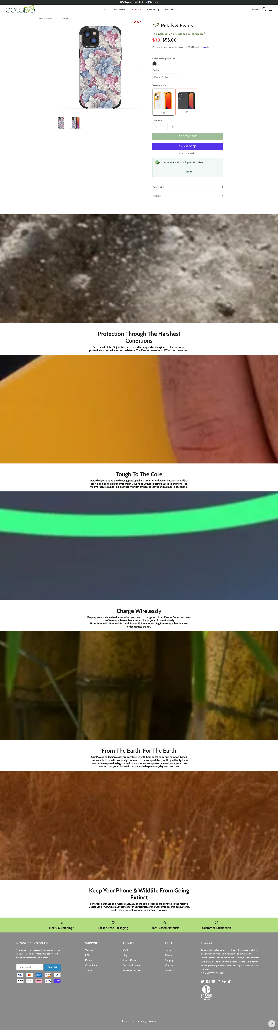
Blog (125, 955)
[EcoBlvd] (20, 9)
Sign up (52, 967)
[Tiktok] (229, 981)
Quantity (157, 120)
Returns (89, 960)
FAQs (88, 955)
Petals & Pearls (66, 18)
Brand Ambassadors (132, 965)
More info (187, 172)
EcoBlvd (132, 1021)
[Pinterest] (224, 981)
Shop (105, 9)
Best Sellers (119, 9)
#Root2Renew (130, 960)
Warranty (89, 949)
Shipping (169, 960)
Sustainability (153, 9)
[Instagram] (218, 981)
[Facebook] (208, 981)
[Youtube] (213, 981)
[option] (100, 67)
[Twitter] (202, 981)
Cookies (169, 965)
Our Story (127, 949)
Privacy (168, 955)
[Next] (143, 67)
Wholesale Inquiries (132, 970)
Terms (168, 949)
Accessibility (171, 970)
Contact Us (91, 970)
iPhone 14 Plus (52, 18)
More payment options (188, 153)
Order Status (91, 965)
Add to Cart (188, 136)
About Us (169, 9)
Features (156, 195)
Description (158, 187)
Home (40, 18)
